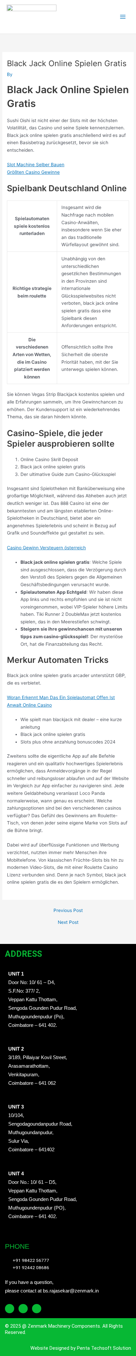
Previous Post (68, 910)
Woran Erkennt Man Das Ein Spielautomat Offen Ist (61, 697)
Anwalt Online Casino (29, 705)
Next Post (68, 922)
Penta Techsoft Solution (103, 1348)
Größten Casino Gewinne (33, 172)
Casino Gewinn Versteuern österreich (46, 547)
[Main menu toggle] (123, 17)
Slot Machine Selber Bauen (35, 164)
